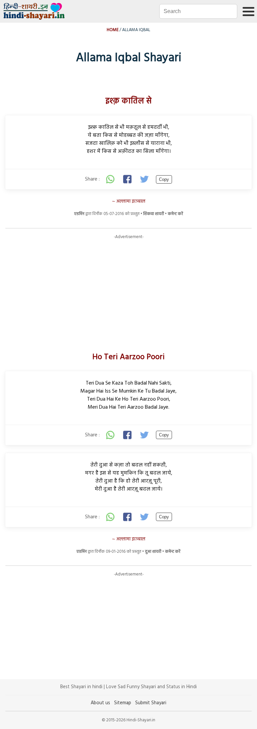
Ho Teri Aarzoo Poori (128, 357)
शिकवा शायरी (153, 213)
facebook (128, 179)
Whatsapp (110, 179)
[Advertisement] (128, 287)
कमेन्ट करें (175, 213)
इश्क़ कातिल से (128, 101)
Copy (164, 179)
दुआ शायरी (153, 551)
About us (100, 703)
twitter (145, 179)
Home (112, 29)
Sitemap (122, 703)
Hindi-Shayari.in (34, 11)
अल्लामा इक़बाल (130, 201)
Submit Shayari (150, 703)
